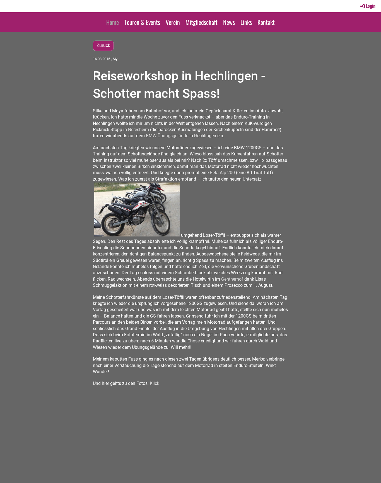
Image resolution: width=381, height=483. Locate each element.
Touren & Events (142, 22)
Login (370, 6)
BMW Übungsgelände (167, 135)
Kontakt (266, 22)
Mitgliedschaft (201, 22)
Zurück (103, 45)
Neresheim (138, 129)
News (229, 22)
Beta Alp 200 (222, 172)
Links (246, 22)
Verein (173, 22)
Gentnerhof (232, 279)
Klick (154, 383)
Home (112, 22)
